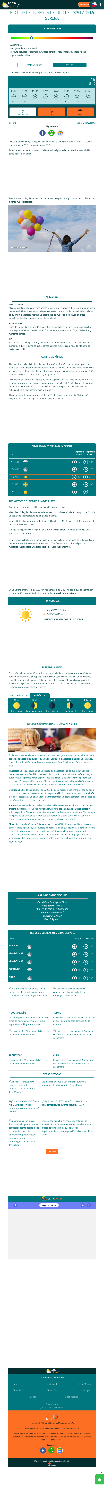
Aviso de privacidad (45, 1428)
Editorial (59, 1407)
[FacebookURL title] (42, 133)
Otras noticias (71, 1396)
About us (75, 1428)
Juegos (33, 1396)
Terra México (85, 1384)
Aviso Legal (30, 1428)
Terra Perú (18, 1390)
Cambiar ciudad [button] (34, 65)
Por (12, 123)
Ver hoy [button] (70, 65)
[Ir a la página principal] (11, 4)
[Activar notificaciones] (88, 1479)
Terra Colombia (52, 1384)
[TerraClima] (94, 4)
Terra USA (52, 1390)
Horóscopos (85, 1390)
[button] (100, 4)
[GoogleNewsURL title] (60, 133)
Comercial (45, 1407)
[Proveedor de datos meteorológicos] (52, 1464)
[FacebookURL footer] (43, 1450)
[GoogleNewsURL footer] (60, 1450)
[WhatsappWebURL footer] (51, 1450)
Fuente (86, 123)
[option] (22, 112)
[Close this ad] (101, 1472)
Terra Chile (18, 1384)
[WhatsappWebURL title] (51, 133)
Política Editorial (62, 1428)
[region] (52, 176)
